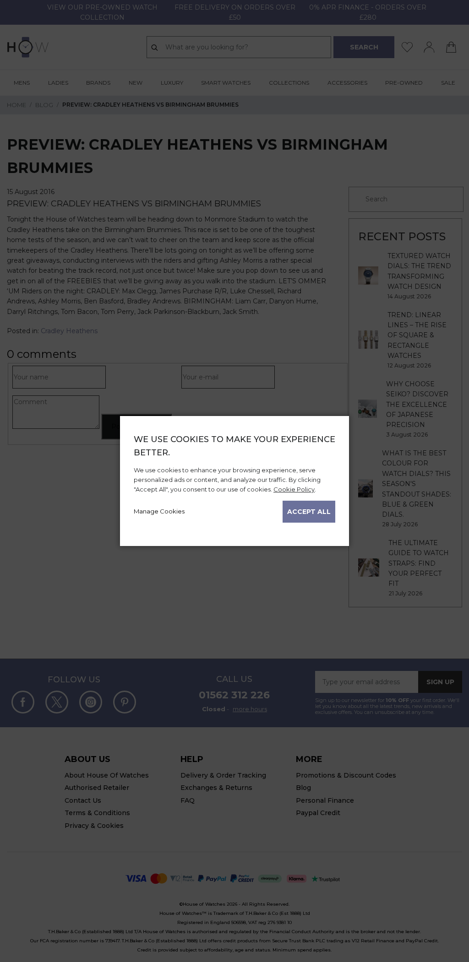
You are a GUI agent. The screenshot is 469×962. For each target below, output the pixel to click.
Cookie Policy (294, 489)
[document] (234, 478)
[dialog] (234, 481)
